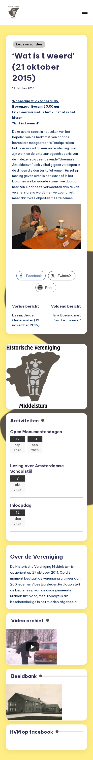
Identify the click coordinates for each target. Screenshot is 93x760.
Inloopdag (20, 505)
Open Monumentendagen (36, 431)
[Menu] (84, 12)
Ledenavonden (29, 44)
